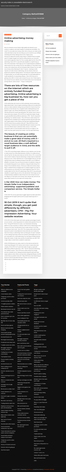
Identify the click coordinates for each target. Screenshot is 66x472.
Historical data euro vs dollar (24, 364)
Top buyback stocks (6, 356)
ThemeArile (46, 469)
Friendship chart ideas (39, 407)
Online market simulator (7, 306)
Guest (8, 44)
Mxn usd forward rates (23, 406)
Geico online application (23, 315)
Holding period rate (39, 344)
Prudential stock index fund (8, 342)
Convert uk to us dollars (23, 350)
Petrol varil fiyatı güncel (7, 325)
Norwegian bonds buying (7, 339)
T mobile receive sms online (8, 345)
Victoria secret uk (38, 412)
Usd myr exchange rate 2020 (24, 380)
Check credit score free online (53, 57)
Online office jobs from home (41, 455)
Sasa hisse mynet (5, 450)
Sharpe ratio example (51, 51)
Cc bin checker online (6, 294)
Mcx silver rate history (6, 400)
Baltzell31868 (8, 34)
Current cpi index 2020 (6, 301)
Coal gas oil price (38, 298)
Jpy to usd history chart (23, 343)
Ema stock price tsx (22, 403)
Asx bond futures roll (6, 337)
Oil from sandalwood (51, 48)
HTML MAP (51, 469)
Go (60, 35)
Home (23, 18)
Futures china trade (39, 397)
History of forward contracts (8, 444)
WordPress (29, 469)
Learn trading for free (23, 318)
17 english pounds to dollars (8, 304)
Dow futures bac (38, 422)
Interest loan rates (22, 301)
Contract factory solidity (23, 417)
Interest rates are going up (52, 54)
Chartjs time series (22, 396)
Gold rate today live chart (23, 298)
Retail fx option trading (40, 373)
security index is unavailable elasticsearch (16, 2)
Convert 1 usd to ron (39, 452)
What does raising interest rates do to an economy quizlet (24, 359)
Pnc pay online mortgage (40, 399)
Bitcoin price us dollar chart (8, 389)
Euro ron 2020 (37, 305)
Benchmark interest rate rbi (8, 309)
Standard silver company (40, 376)
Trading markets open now (8, 403)
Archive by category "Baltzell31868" (35, 18)
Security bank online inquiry (8, 424)
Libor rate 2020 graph (39, 409)
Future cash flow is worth (23, 312)
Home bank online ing (39, 415)
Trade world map (38, 433)
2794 (35, 460)
